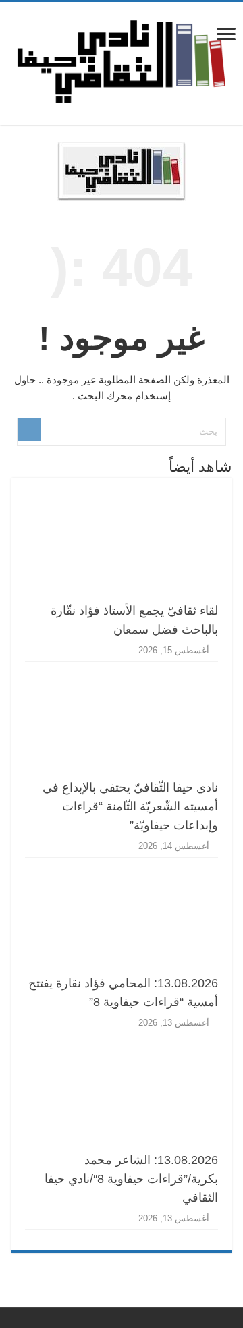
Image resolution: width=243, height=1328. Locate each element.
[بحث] (29, 429)
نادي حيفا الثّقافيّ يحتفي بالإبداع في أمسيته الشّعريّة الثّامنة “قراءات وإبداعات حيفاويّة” (130, 806)
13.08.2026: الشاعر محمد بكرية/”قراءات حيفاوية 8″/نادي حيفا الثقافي (131, 1179)
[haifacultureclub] (121, 61)
